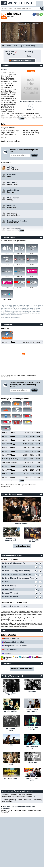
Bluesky (13, 800)
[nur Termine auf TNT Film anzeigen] (6, 416)
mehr (22, 118)
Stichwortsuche (28, 806)
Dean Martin (11, 175)
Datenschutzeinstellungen (22, 796)
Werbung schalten (25, 794)
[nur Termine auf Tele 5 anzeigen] (17, 410)
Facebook (5, 800)
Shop (33, 46)
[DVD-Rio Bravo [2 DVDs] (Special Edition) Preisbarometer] (41, 571)
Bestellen (30, 110)
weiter (34, 155)
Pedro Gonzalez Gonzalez (17, 221)
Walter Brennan (13, 198)
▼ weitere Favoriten (22, 546)
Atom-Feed (37, 800)
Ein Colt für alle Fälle (32, 779)
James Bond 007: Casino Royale (32, 710)
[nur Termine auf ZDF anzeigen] (17, 403)
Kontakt (14, 794)
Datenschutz (6, 796)
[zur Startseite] (17, 2)
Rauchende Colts (10, 778)
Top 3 (21, 46)
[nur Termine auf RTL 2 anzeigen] (27, 403)
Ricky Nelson (12, 182)
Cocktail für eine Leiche (32, 728)
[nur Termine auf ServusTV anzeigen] (17, 416)
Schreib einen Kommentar (22, 669)
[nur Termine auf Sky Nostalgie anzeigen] (27, 410)
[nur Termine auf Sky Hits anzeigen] (6, 428)
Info (3, 46)
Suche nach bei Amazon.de (16, 606)
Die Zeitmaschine (10, 711)
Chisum (10, 745)
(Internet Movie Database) (15, 646)
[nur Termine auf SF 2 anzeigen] (27, 422)
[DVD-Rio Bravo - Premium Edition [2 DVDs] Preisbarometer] (41, 575)
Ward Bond (11, 205)
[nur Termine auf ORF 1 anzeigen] (27, 416)
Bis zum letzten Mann (10, 694)
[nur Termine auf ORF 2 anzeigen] (6, 422)
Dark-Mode (6, 802)
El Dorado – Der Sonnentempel (10, 539)
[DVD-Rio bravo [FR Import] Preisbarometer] (41, 594)
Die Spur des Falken (10, 729)
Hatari (10, 764)
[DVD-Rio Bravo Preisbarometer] (41, 567)
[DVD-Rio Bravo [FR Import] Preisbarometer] (41, 597)
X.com (20, 800)
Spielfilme (5, 808)
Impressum (6, 794)
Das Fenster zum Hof (32, 747)
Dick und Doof (32, 762)
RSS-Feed (27, 800)
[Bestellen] (31, 106)
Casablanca (32, 692)
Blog (35, 796)
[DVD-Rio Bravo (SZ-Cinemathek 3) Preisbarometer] (41, 564)
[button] (34, 14)
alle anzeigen (6, 404)
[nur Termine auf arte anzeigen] (6, 410)
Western (4, 70)
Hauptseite (16, 806)
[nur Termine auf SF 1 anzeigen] (17, 422)
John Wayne (11, 167)
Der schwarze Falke (21, 524)
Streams (9, 46)
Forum (27, 46)
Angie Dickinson (13, 190)
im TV (16, 46)
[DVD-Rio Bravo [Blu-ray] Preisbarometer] (41, 586)
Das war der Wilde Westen (32, 541)
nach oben (7, 806)
